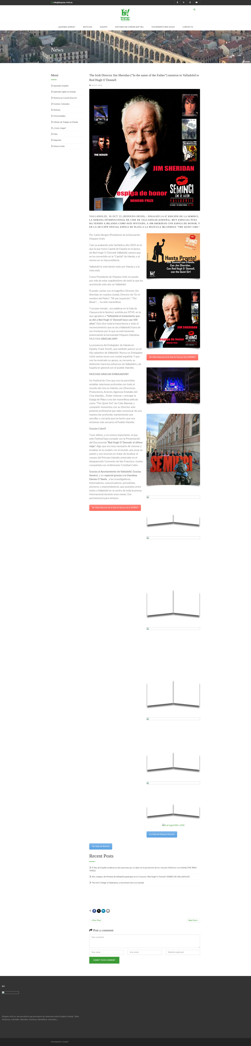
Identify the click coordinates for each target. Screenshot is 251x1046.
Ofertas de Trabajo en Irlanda (65, 122)
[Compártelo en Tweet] (99, 911)
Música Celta (58, 146)
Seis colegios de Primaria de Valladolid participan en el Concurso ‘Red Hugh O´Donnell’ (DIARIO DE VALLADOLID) (141, 877)
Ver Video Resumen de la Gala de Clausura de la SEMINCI (115, 508)
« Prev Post (96, 920)
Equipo (103, 27)
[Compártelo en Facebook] (94, 911)
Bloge (94, 85)
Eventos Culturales (61, 104)
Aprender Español (61, 86)
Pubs (55, 134)
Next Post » (193, 920)
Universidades (59, 116)
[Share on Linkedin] (103, 911)
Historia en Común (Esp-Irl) (129, 27)
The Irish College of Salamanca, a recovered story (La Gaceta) (118, 883)
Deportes (57, 140)
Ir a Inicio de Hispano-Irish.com (161, 834)
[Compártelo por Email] (108, 911)
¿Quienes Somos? (66, 27)
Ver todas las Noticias (100, 846)
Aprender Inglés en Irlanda (64, 92)
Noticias (87, 27)
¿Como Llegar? (59, 128)
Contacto (188, 27)
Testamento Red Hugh (163, 27)
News (100, 85)
